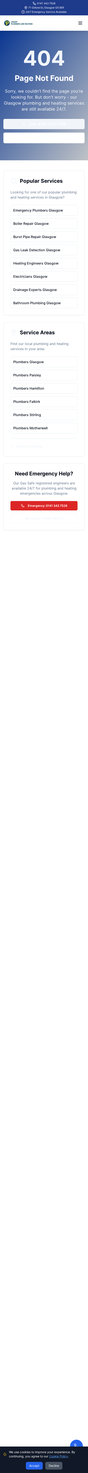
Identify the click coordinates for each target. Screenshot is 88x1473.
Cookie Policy (58, 1456)
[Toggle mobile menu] (80, 23)
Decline (54, 1465)
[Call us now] (76, 1446)
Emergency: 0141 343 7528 (47, 505)
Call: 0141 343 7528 (47, 124)
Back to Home (47, 138)
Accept (34, 1465)
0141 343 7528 (46, 3)
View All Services (29, 446)
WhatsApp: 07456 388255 (44, 518)
